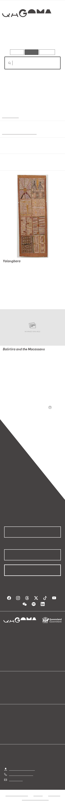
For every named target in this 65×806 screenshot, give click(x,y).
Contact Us (15, 779)
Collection (27, 26)
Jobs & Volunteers (17, 794)
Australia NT (10, 116)
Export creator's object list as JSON (25, 407)
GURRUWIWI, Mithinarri (17, 287)
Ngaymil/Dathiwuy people (18, 133)
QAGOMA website (15, 691)
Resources (47, 52)
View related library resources (22, 388)
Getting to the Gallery (22, 769)
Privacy (37, 794)
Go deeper (51, 39)
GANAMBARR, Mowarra (17, 283)
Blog (37, 687)
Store (7, 695)
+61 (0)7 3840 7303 (21, 774)
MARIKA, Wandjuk (14, 270)
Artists (31, 39)
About (37, 691)
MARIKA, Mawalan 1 (15, 266)
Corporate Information (35, 799)
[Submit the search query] (6, 63)
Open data (10, 687)
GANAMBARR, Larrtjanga (18, 274)
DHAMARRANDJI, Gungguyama (22, 291)
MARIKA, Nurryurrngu (16, 279)
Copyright (54, 794)
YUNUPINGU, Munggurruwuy (20, 295)
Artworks (12, 39)
